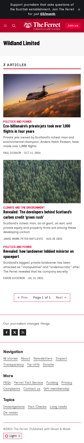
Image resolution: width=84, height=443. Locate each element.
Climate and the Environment (24, 208)
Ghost (55, 429)
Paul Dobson (12, 152)
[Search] (13, 25)
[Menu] (6, 25)
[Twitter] (14, 332)
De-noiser (10, 412)
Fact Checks (37, 407)
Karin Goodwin (14, 278)
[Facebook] (6, 332)
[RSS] (23, 332)
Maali (66, 429)
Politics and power (17, 122)
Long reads (58, 407)
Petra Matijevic (32, 238)
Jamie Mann (11, 238)
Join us (72, 25)
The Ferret (20, 429)
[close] (79, 9)
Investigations (14, 407)
